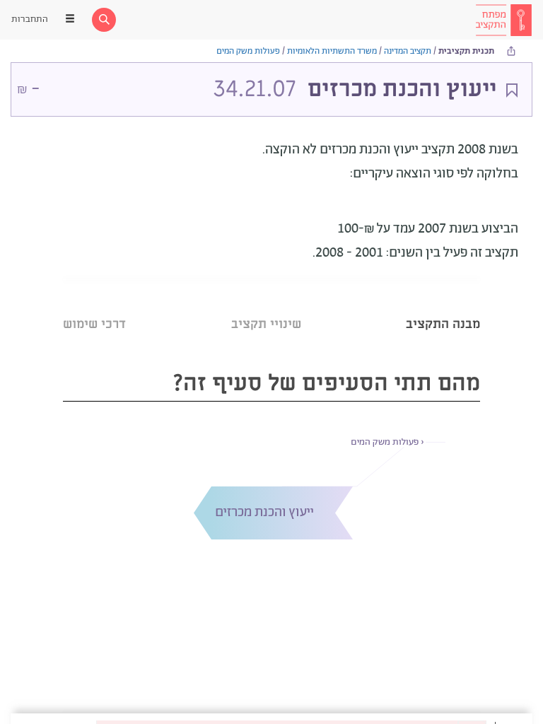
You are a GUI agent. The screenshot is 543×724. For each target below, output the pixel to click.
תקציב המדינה (407, 51)
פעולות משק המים (248, 51)
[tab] (443, 306)
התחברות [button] (29, 19)
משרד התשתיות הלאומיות (332, 51)
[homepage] (503, 19)
